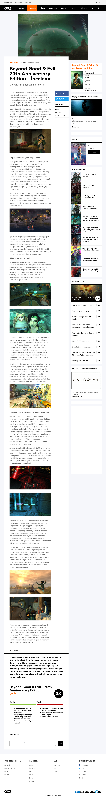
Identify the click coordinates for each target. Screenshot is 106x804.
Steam (84, 775)
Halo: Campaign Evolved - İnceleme (90, 207)
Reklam (6, 775)
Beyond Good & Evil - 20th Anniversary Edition (85, 67)
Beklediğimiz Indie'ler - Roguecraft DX (91, 197)
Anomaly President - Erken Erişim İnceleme (91, 249)
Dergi (74, 8)
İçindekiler (93, 152)
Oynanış (58, 112)
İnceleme (32, 8)
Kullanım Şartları (9, 768)
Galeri (31, 775)
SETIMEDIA (18, 3)
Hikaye (57, 109)
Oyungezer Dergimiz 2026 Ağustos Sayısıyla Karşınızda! (91, 229)
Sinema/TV (53, 8)
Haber (21, 8)
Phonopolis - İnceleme (80, 361)
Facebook (85, 765)
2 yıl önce (23, 63)
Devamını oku (77, 127)
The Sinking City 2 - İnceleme (90, 176)
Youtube (84, 771)
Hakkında (7, 765)
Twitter (84, 768)
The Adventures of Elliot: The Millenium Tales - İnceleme (83, 353)
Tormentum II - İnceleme (88, 186)
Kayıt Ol (56, 768)
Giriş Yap (57, 765)
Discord (84, 8)
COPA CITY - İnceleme (80, 341)
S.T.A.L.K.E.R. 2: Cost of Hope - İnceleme (83, 298)
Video (42, 8)
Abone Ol (57, 771)
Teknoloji (63, 8)
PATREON (28, 3)
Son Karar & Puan (61, 116)
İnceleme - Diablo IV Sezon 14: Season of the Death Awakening (91, 218)
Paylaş (61, 94)
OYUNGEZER (8, 3)
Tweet (61, 99)
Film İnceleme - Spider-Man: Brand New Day (91, 270)
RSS (83, 778)
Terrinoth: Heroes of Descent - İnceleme (90, 259)
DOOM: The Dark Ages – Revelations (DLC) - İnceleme (91, 239)
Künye (6, 771)
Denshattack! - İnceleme (81, 347)
